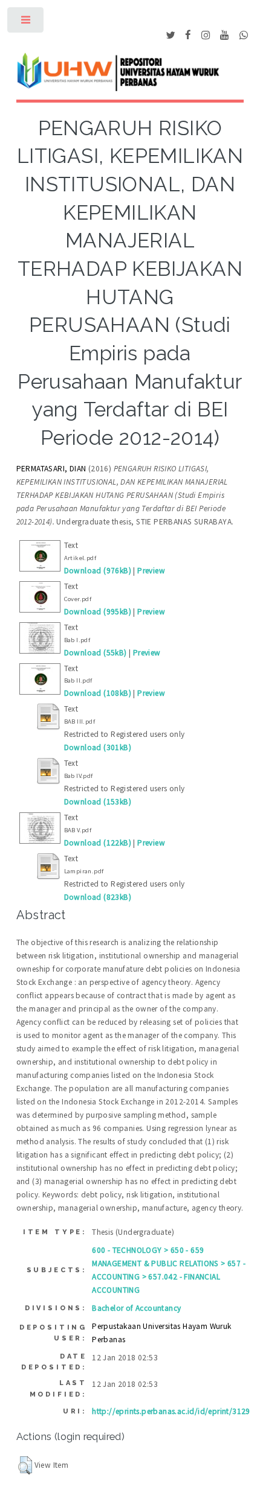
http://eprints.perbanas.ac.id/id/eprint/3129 (171, 1411)
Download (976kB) (97, 571)
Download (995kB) (97, 612)
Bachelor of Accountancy (136, 1308)
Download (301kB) (97, 747)
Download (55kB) (95, 653)
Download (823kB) (97, 897)
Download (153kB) (97, 802)
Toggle (26, 22)
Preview (151, 571)
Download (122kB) (97, 843)
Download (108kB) (97, 693)
